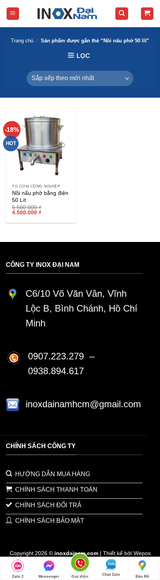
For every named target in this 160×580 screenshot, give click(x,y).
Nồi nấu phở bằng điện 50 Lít (40, 196)
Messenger (48, 576)
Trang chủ (22, 41)
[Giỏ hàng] (147, 13)
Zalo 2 (18, 576)
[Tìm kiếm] (121, 13)
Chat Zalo (111, 574)
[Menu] (13, 13)
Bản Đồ (142, 576)
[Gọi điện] (80, 564)
